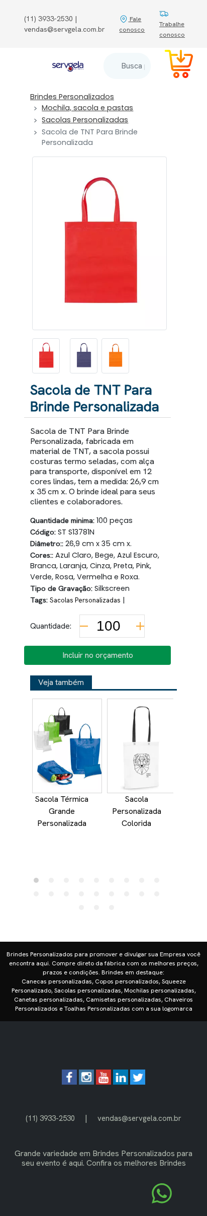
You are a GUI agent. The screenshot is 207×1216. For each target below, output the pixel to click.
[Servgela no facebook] (69, 1082)
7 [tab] (129, 883)
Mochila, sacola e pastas (87, 108)
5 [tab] (99, 883)
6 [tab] (114, 883)
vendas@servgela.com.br (139, 1118)
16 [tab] (129, 896)
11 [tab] (54, 896)
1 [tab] (39, 883)
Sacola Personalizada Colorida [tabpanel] (136, 811)
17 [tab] (144, 896)
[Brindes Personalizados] (67, 66)
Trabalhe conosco (172, 29)
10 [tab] (39, 896)
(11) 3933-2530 (50, 1118)
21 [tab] (114, 910)
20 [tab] (99, 910)
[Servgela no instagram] (86, 1082)
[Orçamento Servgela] (173, 66)
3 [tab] (69, 883)
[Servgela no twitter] (137, 1082)
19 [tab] (84, 910)
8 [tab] (144, 883)
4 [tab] (84, 883)
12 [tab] (69, 896)
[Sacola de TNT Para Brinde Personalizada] (46, 355)
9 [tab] (159, 883)
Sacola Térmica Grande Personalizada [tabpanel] (61, 811)
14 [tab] (99, 896)
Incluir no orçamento (97, 655)
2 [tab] (54, 883)
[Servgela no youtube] (103, 1082)
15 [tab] (114, 896)
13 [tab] (84, 896)
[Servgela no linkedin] (120, 1082)
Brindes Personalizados (72, 97)
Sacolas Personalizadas (85, 120)
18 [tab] (159, 896)
